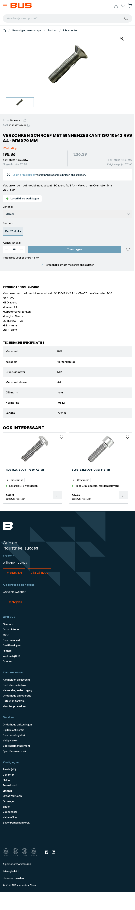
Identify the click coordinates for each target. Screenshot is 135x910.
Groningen (9, 801)
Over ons (8, 624)
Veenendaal (10, 811)
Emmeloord (10, 785)
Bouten (52, 30)
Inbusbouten (70, 30)
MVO (6, 634)
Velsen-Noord (11, 817)
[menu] (5, 6)
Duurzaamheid (11, 640)
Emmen (7, 790)
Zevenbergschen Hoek (16, 822)
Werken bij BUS (11, 656)
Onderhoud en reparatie (17, 695)
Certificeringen (12, 645)
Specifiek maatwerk (14, 751)
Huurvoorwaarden (13, 878)
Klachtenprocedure (14, 706)
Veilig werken (10, 740)
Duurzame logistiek (14, 735)
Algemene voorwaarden (17, 863)
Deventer (8, 774)
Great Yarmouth (12, 795)
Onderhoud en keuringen (17, 724)
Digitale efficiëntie (13, 729)
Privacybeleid (10, 871)
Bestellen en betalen (15, 685)
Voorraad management (16, 745)
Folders (7, 650)
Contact (8, 661)
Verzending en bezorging (17, 690)
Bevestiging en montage (26, 30)
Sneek (6, 806)
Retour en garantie (14, 700)
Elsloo (6, 780)
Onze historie (11, 629)
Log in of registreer (24, 174)
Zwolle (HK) (9, 769)
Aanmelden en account (16, 679)
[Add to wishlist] (128, 249)
